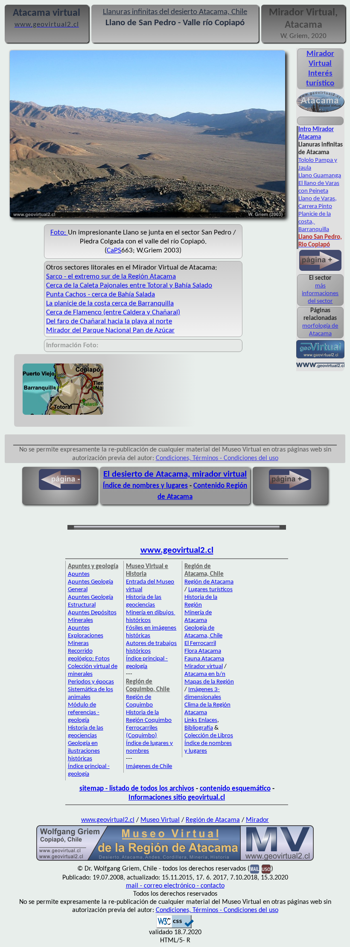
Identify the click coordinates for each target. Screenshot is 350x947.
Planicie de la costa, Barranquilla (314, 222)
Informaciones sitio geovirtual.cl (176, 797)
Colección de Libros (208, 736)
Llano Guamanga (319, 176)
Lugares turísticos (210, 589)
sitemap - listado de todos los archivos (136, 788)
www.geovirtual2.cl (176, 550)
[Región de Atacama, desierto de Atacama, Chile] (175, 859)
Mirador (257, 820)
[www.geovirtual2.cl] (320, 367)
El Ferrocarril (200, 643)
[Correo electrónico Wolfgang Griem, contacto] (255, 868)
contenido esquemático (235, 788)
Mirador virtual (203, 666)
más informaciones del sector (320, 294)
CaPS (114, 250)
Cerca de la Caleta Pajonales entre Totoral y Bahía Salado (129, 285)
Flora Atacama (202, 651)
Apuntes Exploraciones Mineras (85, 636)
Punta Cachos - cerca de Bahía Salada (100, 294)
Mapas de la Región (209, 682)
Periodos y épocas (91, 682)
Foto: (59, 232)
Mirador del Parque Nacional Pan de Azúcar (110, 330)
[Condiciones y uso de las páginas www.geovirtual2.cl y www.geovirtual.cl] (266, 868)
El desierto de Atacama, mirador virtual (175, 474)
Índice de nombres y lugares (145, 486)
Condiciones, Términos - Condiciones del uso (217, 458)
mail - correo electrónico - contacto (175, 885)
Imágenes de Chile (149, 766)
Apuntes (79, 574)
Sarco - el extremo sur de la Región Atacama (111, 276)
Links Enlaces (200, 720)
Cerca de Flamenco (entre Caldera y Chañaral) (113, 312)
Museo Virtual (160, 820)
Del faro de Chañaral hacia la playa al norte (109, 321)
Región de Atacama (208, 582)
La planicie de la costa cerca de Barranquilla (110, 303)
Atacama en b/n (204, 674)
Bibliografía (198, 728)
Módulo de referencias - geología (83, 713)
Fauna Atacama (204, 659)
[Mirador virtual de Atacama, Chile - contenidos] (320, 111)
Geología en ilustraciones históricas (84, 751)
